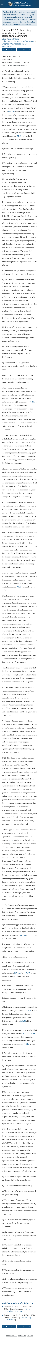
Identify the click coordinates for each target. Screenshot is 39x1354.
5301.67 (17, 973)
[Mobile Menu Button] (2, 4)
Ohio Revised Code (10, 38)
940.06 (28, 1010)
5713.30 (22, 935)
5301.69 (11, 111)
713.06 (26, 1044)
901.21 (19, 136)
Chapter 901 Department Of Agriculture (14, 45)
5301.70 (27, 973)
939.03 (23, 1021)
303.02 (25, 1033)
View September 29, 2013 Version (17, 1310)
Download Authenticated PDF (16, 65)
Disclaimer (11, 1336)
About (30, 1336)
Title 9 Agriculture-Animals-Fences (18, 41)
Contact (22, 1336)
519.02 (33, 1033)
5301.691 (31, 402)
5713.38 (31, 935)
